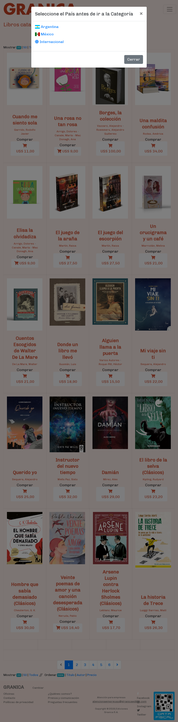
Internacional (51, 42)
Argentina (49, 27)
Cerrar (133, 59)
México (47, 34)
